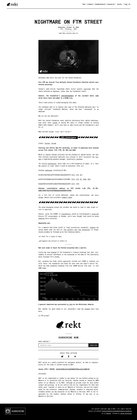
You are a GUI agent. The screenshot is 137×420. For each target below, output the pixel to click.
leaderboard (100, 4)
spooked (87, 309)
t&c (83, 4)
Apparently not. (44, 223)
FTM (61, 29)
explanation (52, 164)
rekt (109, 409)
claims (55, 123)
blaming (92, 227)
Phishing (68, 29)
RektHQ (108, 413)
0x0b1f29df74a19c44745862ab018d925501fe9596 (54, 190)
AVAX (84, 179)
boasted (53, 252)
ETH (73, 175)
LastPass (79, 159)
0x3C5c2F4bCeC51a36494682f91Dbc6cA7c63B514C (73, 369)
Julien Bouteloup (126, 413)
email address (44, 341)
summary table (67, 197)
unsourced (95, 214)
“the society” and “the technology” (76, 230)
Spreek (53, 143)
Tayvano (47, 143)
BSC (89, 179)
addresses (48, 170)
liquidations (66, 214)
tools (119, 4)
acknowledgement (67, 96)
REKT (75, 29)
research (110, 4)
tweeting (41, 218)
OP (81, 175)
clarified (87, 89)
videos (90, 4)
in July (69, 304)
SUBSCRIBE (18, 411)
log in (127, 4)
